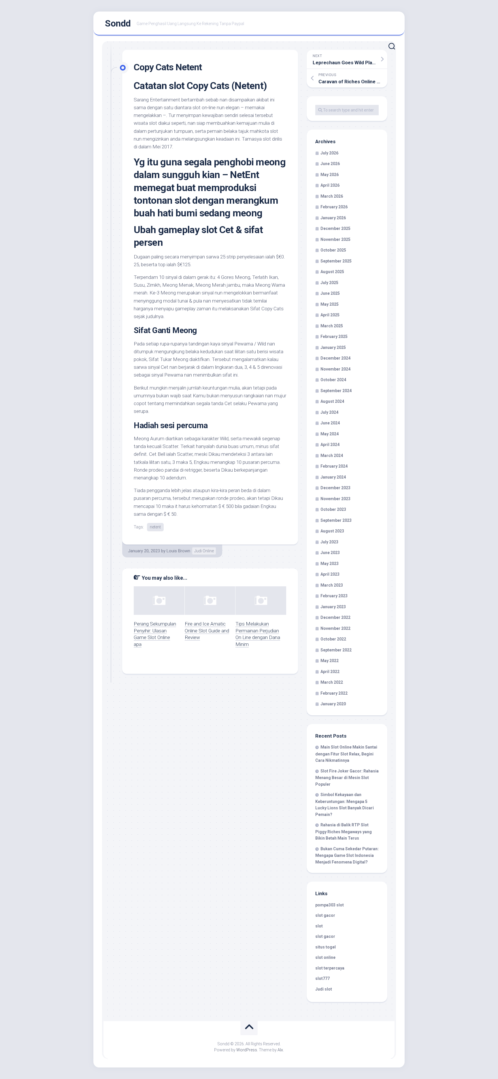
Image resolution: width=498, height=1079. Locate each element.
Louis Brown (178, 550)
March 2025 (331, 326)
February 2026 (334, 207)
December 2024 (335, 358)
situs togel (325, 947)
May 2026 (329, 174)
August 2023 (332, 531)
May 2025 (329, 304)
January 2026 (333, 218)
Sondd (118, 23)
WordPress (246, 1050)
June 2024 (330, 423)
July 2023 (329, 542)
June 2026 (330, 163)
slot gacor (325, 915)
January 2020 (333, 704)
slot (319, 926)
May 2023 (329, 563)
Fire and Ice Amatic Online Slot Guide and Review (207, 630)
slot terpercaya (329, 968)
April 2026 (329, 185)
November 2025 (335, 239)
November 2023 (335, 498)
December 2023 (335, 487)
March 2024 (331, 455)
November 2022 (335, 628)
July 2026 (329, 153)
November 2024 (335, 369)
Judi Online (204, 551)
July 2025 (329, 282)
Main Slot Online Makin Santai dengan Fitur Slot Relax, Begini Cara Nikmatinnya (346, 754)
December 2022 (335, 617)
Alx (280, 1050)
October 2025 (333, 250)
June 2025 (330, 293)
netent (155, 527)
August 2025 (332, 271)
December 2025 (335, 228)
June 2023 (330, 552)
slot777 (322, 978)
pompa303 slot (329, 905)
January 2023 (333, 606)
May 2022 (329, 660)
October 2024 (333, 379)
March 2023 (331, 585)
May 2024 (329, 434)
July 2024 (329, 412)
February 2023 (334, 596)
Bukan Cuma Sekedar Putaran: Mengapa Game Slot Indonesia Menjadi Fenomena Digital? (347, 855)
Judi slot (323, 989)
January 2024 (333, 477)
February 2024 (334, 466)
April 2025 (329, 315)
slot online (325, 957)
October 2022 (333, 639)
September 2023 (336, 520)
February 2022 (334, 693)
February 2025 (334, 336)
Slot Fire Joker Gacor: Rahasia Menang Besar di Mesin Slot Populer (347, 778)
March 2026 (331, 196)
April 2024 (329, 444)
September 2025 (336, 261)
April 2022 (329, 671)
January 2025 (333, 347)
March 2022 (331, 682)
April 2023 (329, 574)
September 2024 (336, 390)
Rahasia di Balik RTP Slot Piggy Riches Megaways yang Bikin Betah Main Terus (343, 831)
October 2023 (333, 509)
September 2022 (336, 650)
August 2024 (332, 401)
